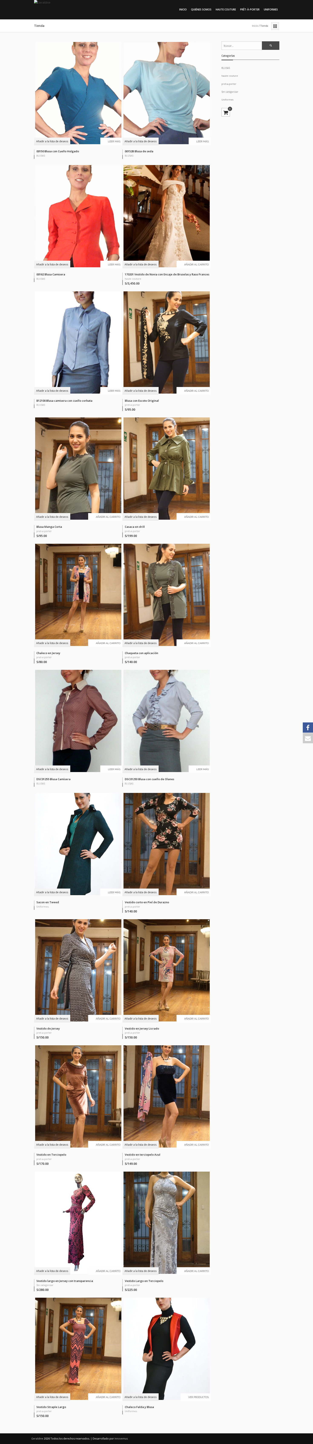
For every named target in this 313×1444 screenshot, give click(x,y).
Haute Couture (226, 9)
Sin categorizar (44, 1285)
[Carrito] (225, 112)
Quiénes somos (201, 9)
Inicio (183, 9)
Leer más (114, 141)
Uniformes (271, 9)
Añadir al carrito (196, 264)
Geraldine (37, 1438)
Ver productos (198, 1397)
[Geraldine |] (62, 4)
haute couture (133, 279)
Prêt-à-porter (250, 9)
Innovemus (121, 1438)
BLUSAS (40, 155)
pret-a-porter (132, 405)
